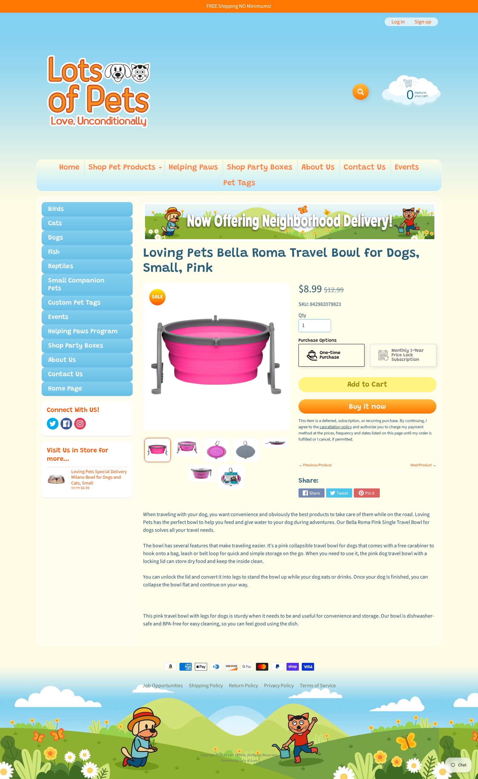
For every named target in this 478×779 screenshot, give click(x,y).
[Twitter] (53, 424)
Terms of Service (318, 685)
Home (69, 167)
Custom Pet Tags (74, 303)
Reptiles (60, 266)
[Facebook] (66, 424)
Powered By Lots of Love (239, 760)
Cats (55, 223)
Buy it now (367, 407)
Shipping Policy (206, 685)
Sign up (423, 21)
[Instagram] (80, 424)
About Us (318, 167)
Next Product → (423, 465)
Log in (398, 21)
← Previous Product (315, 465)
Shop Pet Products (126, 169)
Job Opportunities (162, 685)
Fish (54, 252)
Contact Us (365, 167)
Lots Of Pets (237, 755)
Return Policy (243, 685)
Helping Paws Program (83, 331)
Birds (56, 209)
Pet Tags (239, 183)
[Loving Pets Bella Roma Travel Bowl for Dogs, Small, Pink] (157, 450)
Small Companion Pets (76, 285)
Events (407, 167)
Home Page (65, 389)
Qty (302, 315)
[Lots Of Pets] (98, 91)
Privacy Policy (279, 685)
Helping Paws (193, 167)
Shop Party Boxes (259, 167)
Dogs (55, 238)
